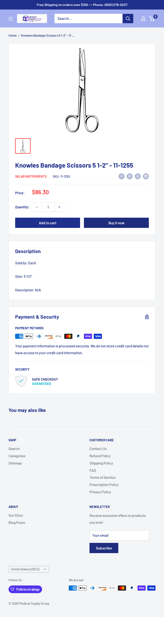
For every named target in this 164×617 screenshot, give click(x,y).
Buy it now (116, 223)
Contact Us (98, 448)
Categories (17, 456)
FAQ (92, 470)
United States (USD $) (25, 569)
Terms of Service (102, 477)
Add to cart (47, 223)
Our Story (16, 515)
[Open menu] (11, 18)
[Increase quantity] (59, 207)
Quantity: (22, 207)
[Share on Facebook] (121, 176)
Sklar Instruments (31, 176)
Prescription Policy (104, 484)
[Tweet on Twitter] (138, 176)
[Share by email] (146, 176)
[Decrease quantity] (36, 207)
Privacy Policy (100, 492)
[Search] (128, 18)
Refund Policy (100, 456)
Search (14, 448)
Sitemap (15, 463)
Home (13, 35)
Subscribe (104, 548)
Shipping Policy (101, 463)
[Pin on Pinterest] (130, 176)
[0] (152, 18)
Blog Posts (17, 522)
